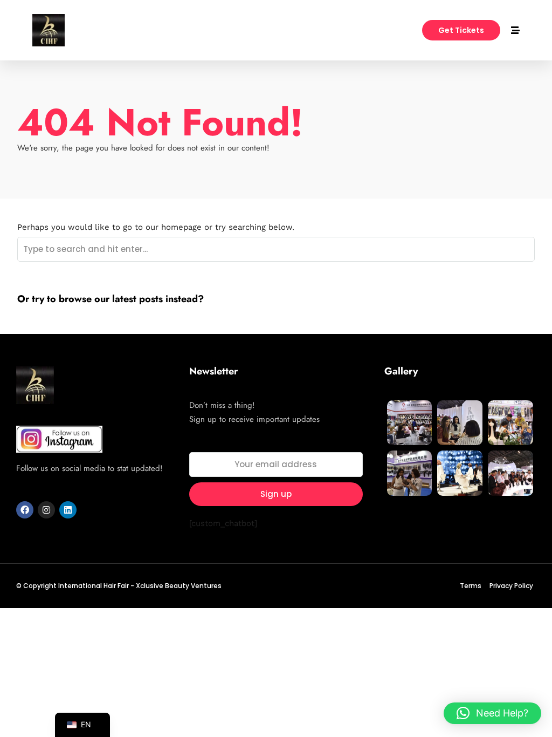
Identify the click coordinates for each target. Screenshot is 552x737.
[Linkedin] (68, 509)
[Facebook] (24, 509)
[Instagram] (46, 509)
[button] (492, 713)
